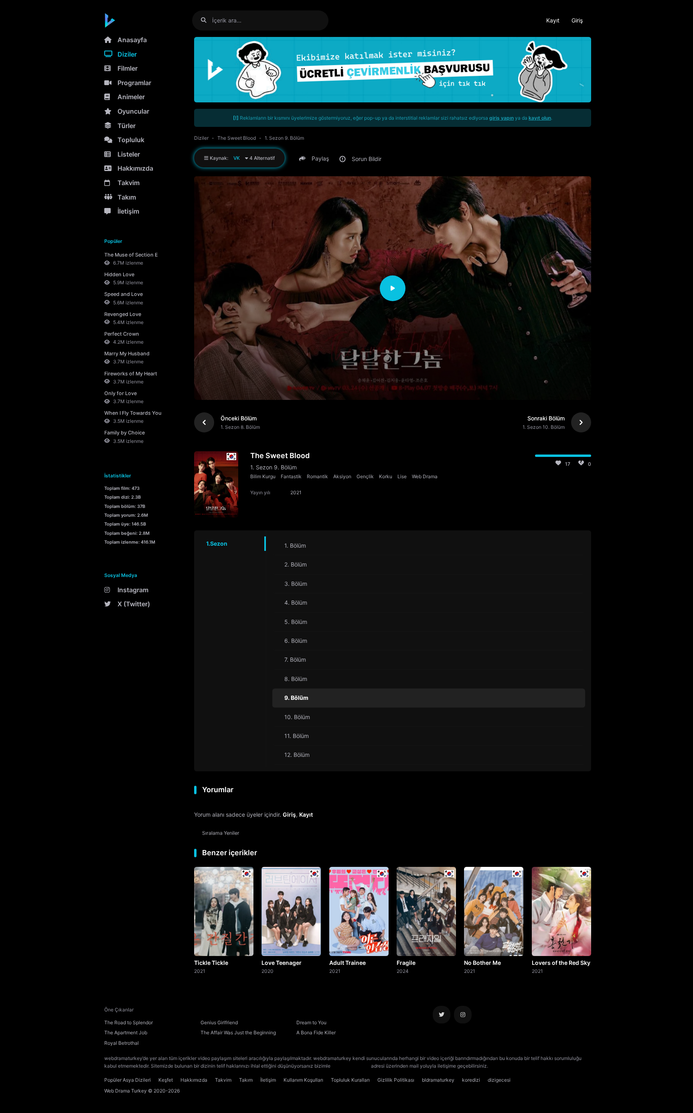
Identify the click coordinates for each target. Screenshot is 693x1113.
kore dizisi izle (505, 1066)
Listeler (129, 154)
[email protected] (351, 1066)
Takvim (129, 183)
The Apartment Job (125, 1032)
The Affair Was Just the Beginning (238, 1032)
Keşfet (165, 1080)
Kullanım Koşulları (303, 1080)
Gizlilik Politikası (395, 1080)
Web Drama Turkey (125, 1091)
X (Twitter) (134, 604)
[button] (315, 158)
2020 (267, 971)
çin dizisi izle (537, 1066)
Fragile (406, 962)
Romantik (317, 476)
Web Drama (425, 476)
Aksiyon (342, 476)
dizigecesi (499, 1080)
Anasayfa (132, 40)
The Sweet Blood (236, 138)
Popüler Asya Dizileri (127, 1080)
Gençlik (365, 476)
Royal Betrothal (121, 1043)
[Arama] (206, 20)
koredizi (471, 1080)
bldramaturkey (438, 1080)
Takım (127, 197)
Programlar (134, 83)
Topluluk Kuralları (350, 1080)
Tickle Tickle (211, 962)
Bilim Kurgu (263, 476)
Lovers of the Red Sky (561, 962)
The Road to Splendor (128, 1022)
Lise (402, 476)
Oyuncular (133, 111)
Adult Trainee (347, 962)
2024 (403, 971)
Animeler (131, 97)
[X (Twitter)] (441, 1014)
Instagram (133, 590)
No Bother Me (482, 962)
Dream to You (311, 1022)
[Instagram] (463, 1014)
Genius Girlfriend (219, 1022)
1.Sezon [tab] (216, 543)
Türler (127, 126)
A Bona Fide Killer (316, 1032)
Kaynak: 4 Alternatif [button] (242, 158)
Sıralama (220, 833)
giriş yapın (501, 118)
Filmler (128, 68)
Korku (385, 476)
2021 (199, 971)
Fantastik (291, 476)
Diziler (127, 54)
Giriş (577, 20)
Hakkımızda (135, 168)
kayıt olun (540, 118)
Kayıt (552, 20)
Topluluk (131, 140)
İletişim (128, 211)
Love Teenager (281, 962)
